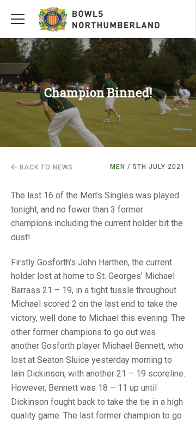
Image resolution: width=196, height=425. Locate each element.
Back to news (45, 167)
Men (117, 167)
